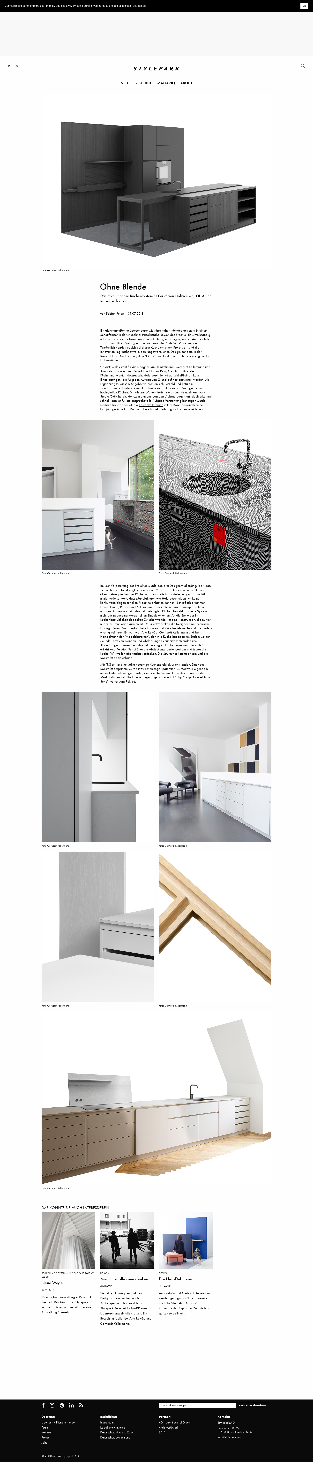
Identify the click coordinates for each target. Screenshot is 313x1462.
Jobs (44, 1442)
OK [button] (304, 6)
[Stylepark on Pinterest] (62, 1405)
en (16, 65)
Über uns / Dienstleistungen (59, 1422)
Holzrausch (134, 375)
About (186, 82)
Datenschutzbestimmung (115, 1437)
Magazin (166, 82)
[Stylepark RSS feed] (81, 1405)
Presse (46, 1437)
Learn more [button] (140, 5)
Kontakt (46, 1432)
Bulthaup (136, 409)
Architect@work (168, 1427)
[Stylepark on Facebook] (43, 1405)
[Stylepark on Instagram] (52, 1405)
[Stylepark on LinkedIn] (71, 1405)
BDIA (162, 1432)
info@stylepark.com (230, 1437)
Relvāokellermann (151, 405)
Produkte (143, 82)
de (9, 65)
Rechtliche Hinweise (112, 1427)
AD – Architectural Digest (175, 1422)
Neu (124, 82)
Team (45, 1427)
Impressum (107, 1422)
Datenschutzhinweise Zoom (117, 1432)
